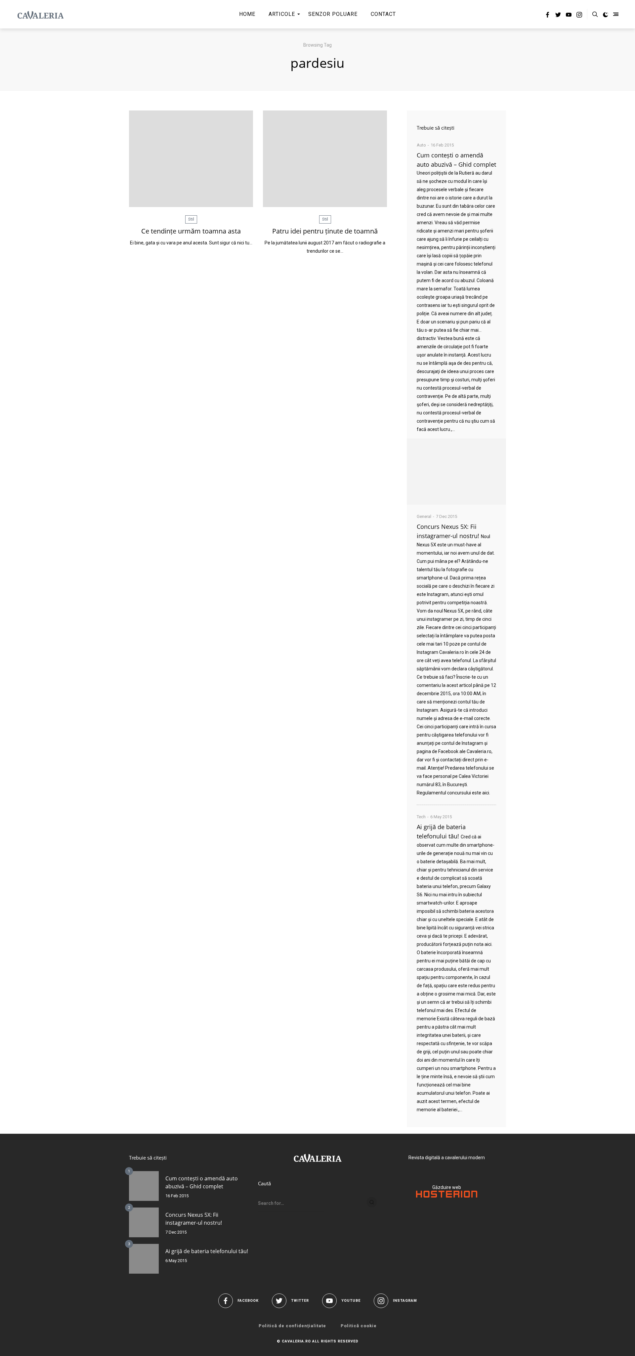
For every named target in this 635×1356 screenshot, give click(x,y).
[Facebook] (547, 16)
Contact (383, 14)
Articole (282, 14)
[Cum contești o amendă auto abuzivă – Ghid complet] (456, 472)
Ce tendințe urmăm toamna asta (191, 231)
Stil (191, 219)
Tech (421, 816)
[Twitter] (558, 16)
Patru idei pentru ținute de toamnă (325, 231)
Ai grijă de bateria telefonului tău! (206, 1251)
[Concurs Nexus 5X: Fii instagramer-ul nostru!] (144, 1222)
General (424, 516)
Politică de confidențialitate (292, 1325)
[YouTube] (569, 16)
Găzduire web (446, 1187)
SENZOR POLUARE (333, 14)
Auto (421, 145)
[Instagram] (579, 16)
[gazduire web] (446, 1196)
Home (247, 14)
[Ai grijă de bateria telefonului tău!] (144, 1259)
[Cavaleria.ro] (40, 14)
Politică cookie (359, 1325)
